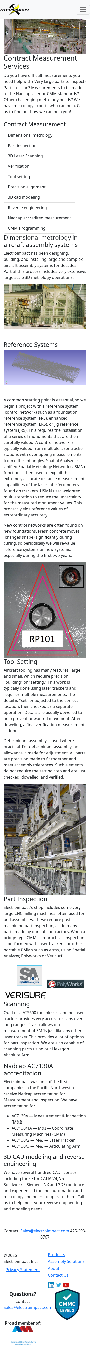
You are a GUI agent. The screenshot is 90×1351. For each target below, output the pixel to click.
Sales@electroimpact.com (44, 1231)
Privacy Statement (23, 1269)
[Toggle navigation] (83, 10)
